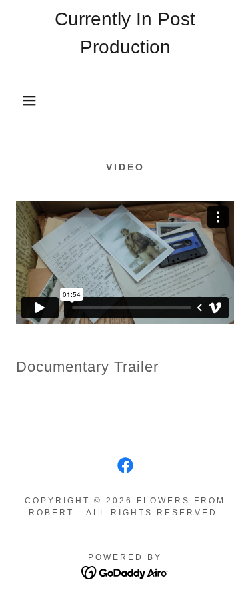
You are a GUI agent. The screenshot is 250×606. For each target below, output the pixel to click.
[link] (125, 100)
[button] (19, 100)
